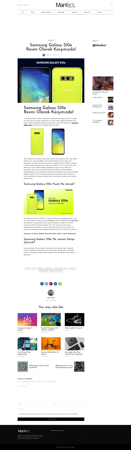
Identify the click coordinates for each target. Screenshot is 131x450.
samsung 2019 (48, 268)
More (55, 300)
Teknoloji (87, 12)
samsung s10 (72, 268)
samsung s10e (43, 270)
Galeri (99, 12)
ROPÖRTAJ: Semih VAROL (23, 5)
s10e (33, 268)
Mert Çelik (49, 54)
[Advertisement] (65, 25)
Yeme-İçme (61, 12)
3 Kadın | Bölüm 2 (97, 97)
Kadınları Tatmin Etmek (99, 113)
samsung (40, 268)
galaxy (27, 268)
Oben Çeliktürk (22, 356)
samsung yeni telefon (55, 270)
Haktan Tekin (21, 332)
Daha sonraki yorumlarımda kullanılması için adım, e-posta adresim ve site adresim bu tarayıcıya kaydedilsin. (49, 414)
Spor (32, 12)
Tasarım (74, 12)
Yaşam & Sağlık (46, 12)
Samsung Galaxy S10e (60, 268)
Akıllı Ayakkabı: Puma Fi (74, 328)
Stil (22, 12)
